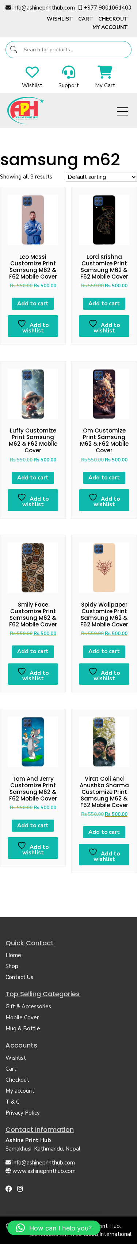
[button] (53, 1228)
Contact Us (19, 977)
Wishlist (60, 18)
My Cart (105, 85)
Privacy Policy (22, 1112)
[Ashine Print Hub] (25, 110)
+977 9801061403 (108, 7)
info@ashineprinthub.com (43, 7)
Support (68, 85)
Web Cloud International (100, 1234)
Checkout (113, 18)
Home (13, 955)
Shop (11, 966)
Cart (85, 18)
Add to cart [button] (33, 303)
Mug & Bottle (22, 1028)
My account (110, 27)
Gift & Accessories (28, 1006)
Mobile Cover (22, 1017)
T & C (12, 1101)
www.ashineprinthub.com (44, 1171)
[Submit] (14, 49)
